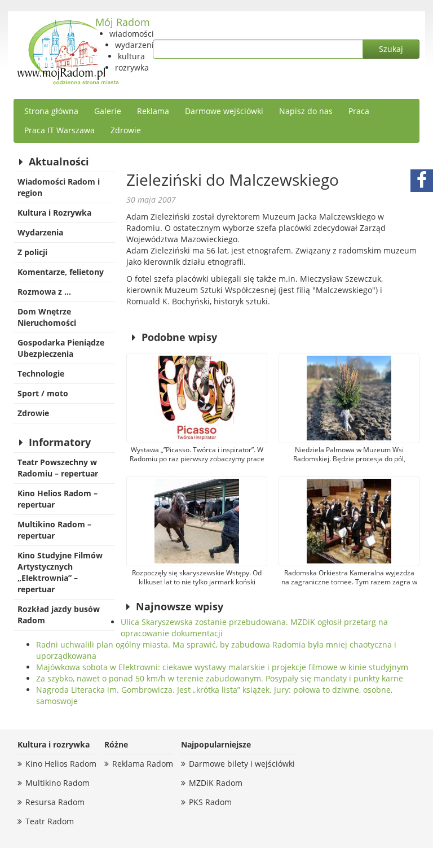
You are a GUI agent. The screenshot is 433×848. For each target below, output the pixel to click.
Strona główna (51, 111)
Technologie (40, 373)
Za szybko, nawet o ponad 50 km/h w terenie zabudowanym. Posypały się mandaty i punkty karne (219, 678)
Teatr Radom (49, 821)
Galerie (107, 111)
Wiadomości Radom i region (58, 187)
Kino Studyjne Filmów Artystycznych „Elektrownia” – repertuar (60, 572)
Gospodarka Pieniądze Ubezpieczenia (60, 348)
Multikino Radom (57, 782)
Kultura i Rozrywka (54, 212)
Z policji (32, 252)
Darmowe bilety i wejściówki (242, 763)
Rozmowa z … (44, 291)
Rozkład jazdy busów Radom (58, 615)
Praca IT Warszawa (59, 130)
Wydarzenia (40, 232)
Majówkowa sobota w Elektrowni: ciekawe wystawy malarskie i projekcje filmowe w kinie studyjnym (222, 667)
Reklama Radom (142, 763)
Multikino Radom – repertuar (54, 530)
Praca (358, 111)
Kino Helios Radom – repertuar (57, 499)
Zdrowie (126, 130)
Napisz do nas (306, 111)
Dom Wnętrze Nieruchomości (46, 317)
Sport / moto (42, 393)
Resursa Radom (55, 802)
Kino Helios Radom (60, 763)
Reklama (153, 111)
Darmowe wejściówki (224, 111)
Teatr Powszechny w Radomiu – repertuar (57, 468)
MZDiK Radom (215, 782)
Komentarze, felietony (60, 271)
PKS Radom (210, 802)
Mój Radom (122, 22)
